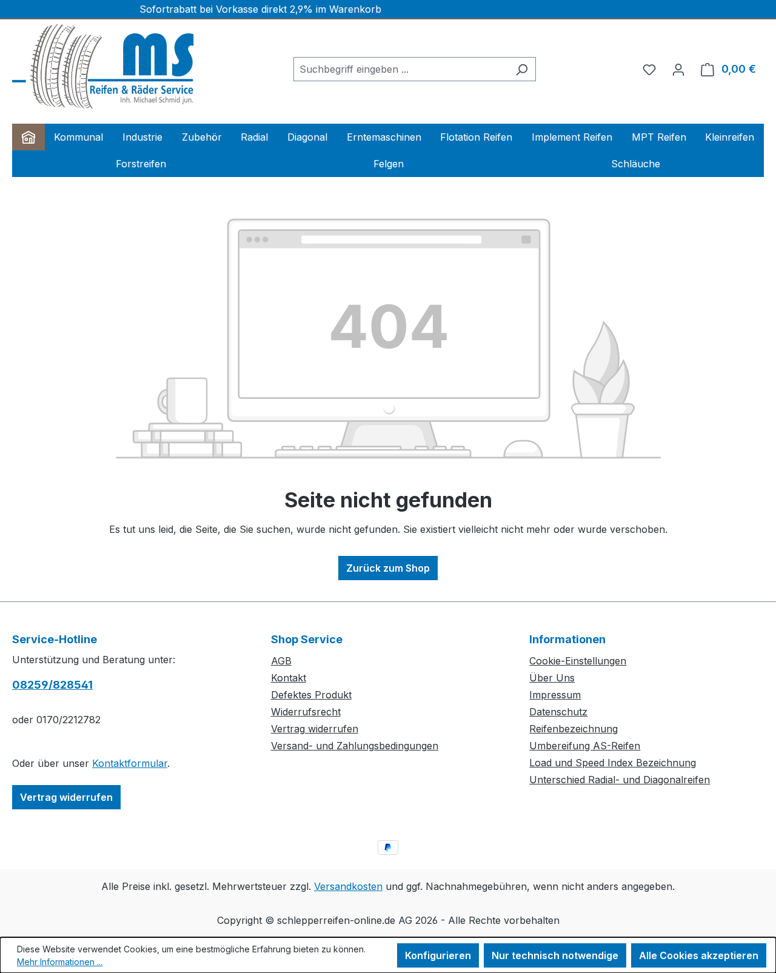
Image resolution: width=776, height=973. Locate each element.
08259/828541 (52, 684)
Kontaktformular (129, 763)
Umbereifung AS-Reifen (584, 746)
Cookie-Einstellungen (577, 661)
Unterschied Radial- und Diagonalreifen (619, 780)
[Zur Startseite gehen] (103, 66)
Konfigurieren (438, 955)
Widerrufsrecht (306, 712)
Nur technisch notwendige (555, 955)
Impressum (555, 695)
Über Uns (552, 678)
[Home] (28, 137)
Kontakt (288, 678)
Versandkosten (348, 886)
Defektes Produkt (311, 695)
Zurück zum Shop (388, 568)
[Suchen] (521, 69)
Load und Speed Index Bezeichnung (612, 763)
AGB (281, 661)
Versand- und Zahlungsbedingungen (354, 746)
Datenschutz (558, 712)
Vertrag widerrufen (66, 797)
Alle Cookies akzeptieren (698, 955)
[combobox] (400, 69)
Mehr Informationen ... (59, 962)
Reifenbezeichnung (573, 729)
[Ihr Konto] (678, 69)
